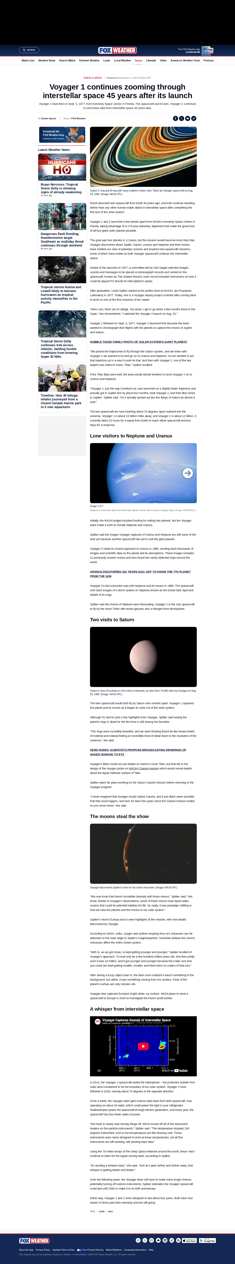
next (188, 473)
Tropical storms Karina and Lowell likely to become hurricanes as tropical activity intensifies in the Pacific (61, 294)
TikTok (171, 1240)
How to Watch (67, 60)
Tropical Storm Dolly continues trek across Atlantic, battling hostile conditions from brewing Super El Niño (59, 348)
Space (138, 60)
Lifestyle (151, 60)
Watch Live (28, 60)
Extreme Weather (89, 60)
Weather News (46, 60)
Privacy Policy (43, 1250)
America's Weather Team (185, 60)
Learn (106, 60)
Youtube (158, 1240)
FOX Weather (78, 118)
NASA (110, 1211)
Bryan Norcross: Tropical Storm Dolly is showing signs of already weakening (61, 188)
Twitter (181, 118)
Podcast (208, 60)
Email (187, 118)
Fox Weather (117, 50)
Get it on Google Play (207, 1240)
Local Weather (122, 60)
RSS (178, 1240)
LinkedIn (165, 1240)
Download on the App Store (189, 1240)
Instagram (151, 1240)
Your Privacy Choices (92, 1250)
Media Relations (114, 1250)
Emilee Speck (48, 118)
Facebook (175, 118)
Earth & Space (93, 78)
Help (151, 1250)
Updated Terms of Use (63, 1250)
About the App (26, 1250)
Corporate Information (135, 1250)
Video (163, 60)
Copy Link (193, 118)
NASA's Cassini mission (144, 768)
